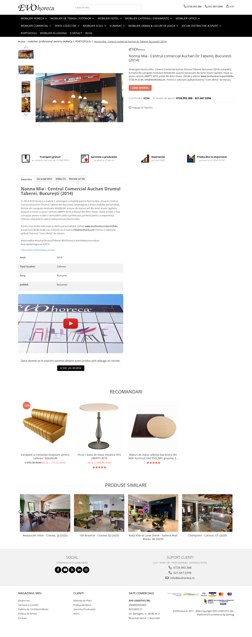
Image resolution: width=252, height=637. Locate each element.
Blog (88, 33)
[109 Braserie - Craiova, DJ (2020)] (99, 513)
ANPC (76, 613)
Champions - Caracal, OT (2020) (207, 535)
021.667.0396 (182, 573)
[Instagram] (86, 570)
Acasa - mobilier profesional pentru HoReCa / (46, 41)
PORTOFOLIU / (84, 41)
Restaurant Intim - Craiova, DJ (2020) (45, 535)
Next (26, 114)
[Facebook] (58, 570)
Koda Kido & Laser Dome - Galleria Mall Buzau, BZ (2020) (153, 537)
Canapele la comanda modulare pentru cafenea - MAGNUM (45, 456)
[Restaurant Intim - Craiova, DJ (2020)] (45, 513)
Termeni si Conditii (28, 605)
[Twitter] (72, 570)
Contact (76, 33)
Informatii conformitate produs (38, 250)
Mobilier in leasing (53, 33)
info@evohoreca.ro (154, 79)
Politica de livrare (27, 613)
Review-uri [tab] (77, 178)
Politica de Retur (82, 605)
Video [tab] (60, 178)
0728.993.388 (182, 567)
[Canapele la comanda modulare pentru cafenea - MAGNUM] (45, 426)
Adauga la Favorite (142, 107)
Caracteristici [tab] (44, 178)
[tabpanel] (79, 97)
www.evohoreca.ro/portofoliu (217, 76)
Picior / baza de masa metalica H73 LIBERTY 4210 (99, 456)
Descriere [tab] (26, 179)
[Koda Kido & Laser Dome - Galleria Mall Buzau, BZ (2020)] (153, 513)
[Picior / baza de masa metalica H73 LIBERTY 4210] (99, 426)
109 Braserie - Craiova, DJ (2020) (99, 535)
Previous (26, 48)
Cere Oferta (140, 88)
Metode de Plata (82, 600)
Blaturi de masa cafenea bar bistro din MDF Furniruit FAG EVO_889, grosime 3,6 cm (153, 456)
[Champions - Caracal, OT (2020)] (207, 513)
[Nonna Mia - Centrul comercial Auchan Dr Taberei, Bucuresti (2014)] (79, 97)
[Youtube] (65, 570)
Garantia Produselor (84, 609)
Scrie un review (71, 368)
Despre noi (24, 600)
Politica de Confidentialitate (33, 609)
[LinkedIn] (79, 570)
